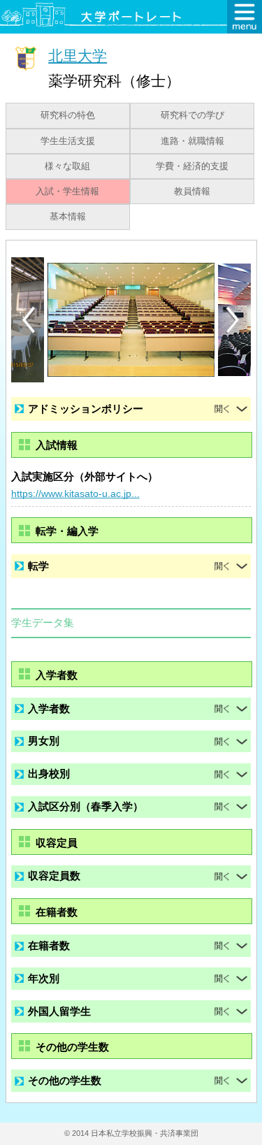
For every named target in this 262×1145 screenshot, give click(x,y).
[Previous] (28, 319)
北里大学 (77, 56)
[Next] (233, 320)
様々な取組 (67, 166)
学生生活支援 (68, 141)
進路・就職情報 (192, 141)
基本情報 (68, 217)
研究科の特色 (68, 115)
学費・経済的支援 (192, 166)
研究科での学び (192, 115)
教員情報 (192, 191)
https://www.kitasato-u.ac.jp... (75, 493)
